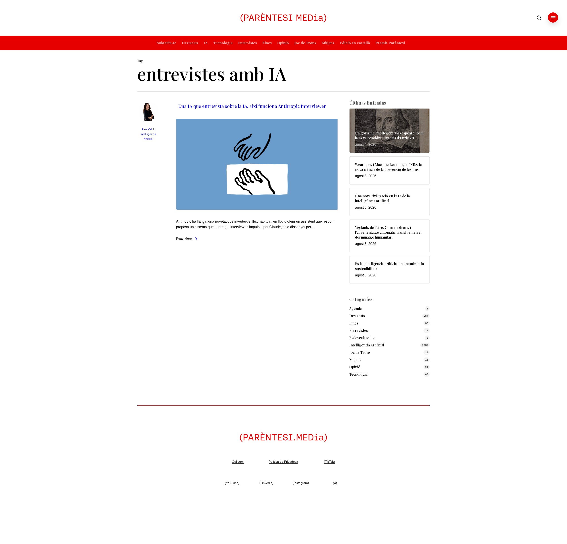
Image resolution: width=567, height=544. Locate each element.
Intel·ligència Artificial (366, 345)
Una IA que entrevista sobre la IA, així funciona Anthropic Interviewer (252, 106)
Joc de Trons (360, 352)
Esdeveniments (361, 337)
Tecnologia (358, 374)
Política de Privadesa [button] (283, 461)
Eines (353, 323)
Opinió (354, 367)
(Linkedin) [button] (266, 483)
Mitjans (355, 359)
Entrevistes (358, 330)
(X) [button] (335, 483)
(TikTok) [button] (329, 461)
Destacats (357, 315)
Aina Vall (147, 129)
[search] (539, 18)
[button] (553, 18)
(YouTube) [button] (232, 483)
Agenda (355, 308)
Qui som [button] (238, 461)
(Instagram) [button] (301, 483)
